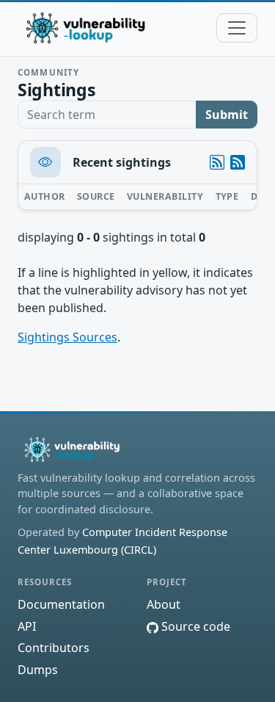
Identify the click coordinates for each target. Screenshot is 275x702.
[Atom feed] (217, 162)
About (163, 604)
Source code (194, 626)
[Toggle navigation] (236, 28)
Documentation (61, 604)
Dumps (38, 670)
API (27, 626)
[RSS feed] (237, 162)
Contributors (53, 648)
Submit (226, 114)
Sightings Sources (67, 337)
